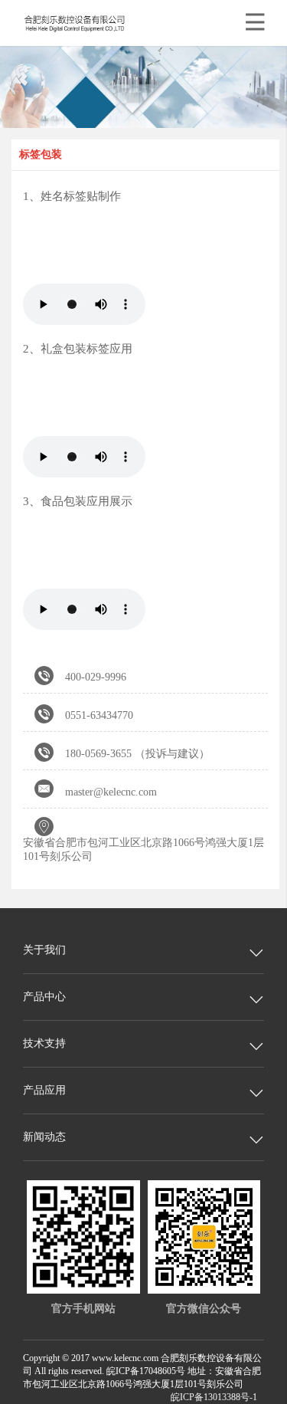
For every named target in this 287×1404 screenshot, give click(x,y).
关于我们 (44, 950)
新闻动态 (44, 1137)
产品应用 (44, 1090)
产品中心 (44, 996)
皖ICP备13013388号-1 (214, 1397)
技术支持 (44, 1043)
